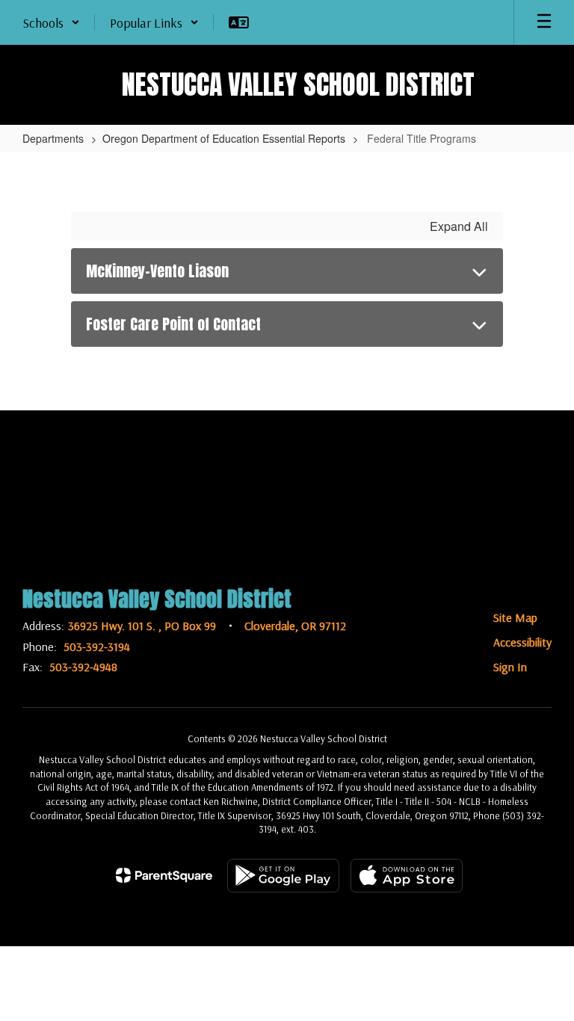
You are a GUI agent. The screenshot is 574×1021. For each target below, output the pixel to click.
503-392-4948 (83, 666)
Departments (53, 138)
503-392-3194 (97, 646)
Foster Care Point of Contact (173, 324)
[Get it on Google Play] (283, 875)
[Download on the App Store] (407, 875)
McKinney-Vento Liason (157, 271)
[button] (51, 22)
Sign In (510, 666)
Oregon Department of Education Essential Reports (223, 138)
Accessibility (522, 642)
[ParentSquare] (164, 875)
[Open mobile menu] (544, 22)
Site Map (515, 617)
